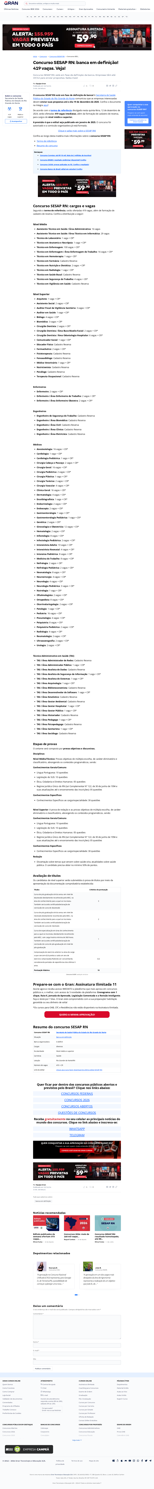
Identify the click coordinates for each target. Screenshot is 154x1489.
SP (123, 16)
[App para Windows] (113, 1461)
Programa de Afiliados (11, 1406)
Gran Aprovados (86, 9)
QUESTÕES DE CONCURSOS (77, 1113)
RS (111, 16)
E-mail (36, 1350)
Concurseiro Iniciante (105, 9)
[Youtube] (130, 1461)
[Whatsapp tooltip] (138, 1461)
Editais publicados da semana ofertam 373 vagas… (44, 1236)
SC (115, 16)
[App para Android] (126, 1461)
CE (46, 16)
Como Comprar (8, 1392)
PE (85, 16)
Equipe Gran (41, 84)
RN (100, 16)
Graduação (83, 1395)
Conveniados (7, 1402)
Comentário (38, 1314)
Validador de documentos (12, 1399)
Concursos (47, 9)
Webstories (145, 9)
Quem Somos (8, 1384)
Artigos (71, 9)
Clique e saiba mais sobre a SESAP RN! (77, 130)
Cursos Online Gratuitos (88, 1420)
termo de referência (61, 110)
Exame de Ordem (85, 1392)
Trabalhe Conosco (9, 1410)
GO (58, 16)
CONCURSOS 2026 (77, 1100)
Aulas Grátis (121, 1395)
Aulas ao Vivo (122, 1392)
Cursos (59, 9)
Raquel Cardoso (69, 1239)
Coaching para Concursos (88, 1388)
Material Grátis (122, 1388)
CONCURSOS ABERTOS (77, 1106)
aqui (46, 105)
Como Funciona (8, 1388)
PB (82, 16)
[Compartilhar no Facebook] (107, 86)
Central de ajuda (48, 1384)
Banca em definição (64, 1037)
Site (34, 1359)
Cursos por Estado (86, 1410)
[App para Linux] (117, 1461)
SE (119, 16)
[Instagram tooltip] (134, 1461)
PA (78, 16)
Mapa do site (94, 1461)
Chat (44, 1388)
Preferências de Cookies (12, 1413)
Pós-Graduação (85, 1399)
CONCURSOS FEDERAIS (77, 1094)
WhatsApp (46, 1392)
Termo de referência (47, 141)
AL (31, 16)
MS (70, 16)
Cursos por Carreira (86, 1406)
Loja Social (6, 1395)
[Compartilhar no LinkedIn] (113, 86)
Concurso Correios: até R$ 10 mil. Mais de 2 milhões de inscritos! (65, 155)
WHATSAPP (77, 1129)
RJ (96, 16)
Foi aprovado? (51, 1409)
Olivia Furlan (37, 1242)
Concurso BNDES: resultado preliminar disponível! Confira (63, 160)
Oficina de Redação (86, 1417)
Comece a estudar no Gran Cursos (77, 1150)
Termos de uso (77, 1461)
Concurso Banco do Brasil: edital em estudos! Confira (61, 169)
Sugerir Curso (122, 1399)
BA (43, 16)
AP (39, 16)
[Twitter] (146, 1461)
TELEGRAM (77, 1135)
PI (89, 16)
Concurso (43, 56)
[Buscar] (26, 4)
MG (66, 16)
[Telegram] (150, 1461)
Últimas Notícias (11, 9)
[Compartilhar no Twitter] (110, 86)
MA (62, 16)
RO (104, 16)
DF (50, 16)
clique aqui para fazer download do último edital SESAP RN (79, 1070)
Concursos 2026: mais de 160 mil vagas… (76, 1235)
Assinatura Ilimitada (86, 1384)
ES (54, 16)
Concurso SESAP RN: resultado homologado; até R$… (107, 1236)
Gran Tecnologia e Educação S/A (62, 1474)
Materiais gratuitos (126, 9)
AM (35, 16)
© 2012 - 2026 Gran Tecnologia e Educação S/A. (24, 1461)
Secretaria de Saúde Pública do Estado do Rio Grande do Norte (81, 1032)
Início (35, 56)
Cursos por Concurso (87, 1402)
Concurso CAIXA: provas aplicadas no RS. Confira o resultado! (64, 164)
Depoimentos (122, 1384)
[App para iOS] (121, 1461)
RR (108, 16)
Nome (36, 1342)
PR (92, 16)
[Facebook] (142, 1461)
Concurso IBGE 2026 (30, 9)
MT (74, 16)
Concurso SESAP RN (57, 56)
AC (27, 16)
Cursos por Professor (87, 1413)
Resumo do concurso (47, 145)
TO (126, 16)
